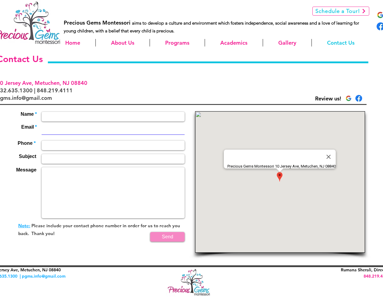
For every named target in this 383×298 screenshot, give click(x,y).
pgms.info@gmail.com (44, 276)
